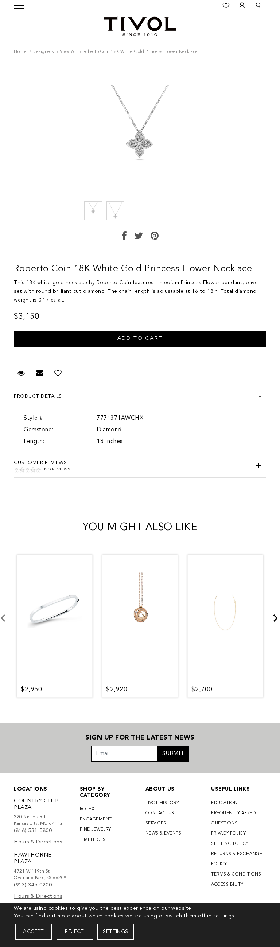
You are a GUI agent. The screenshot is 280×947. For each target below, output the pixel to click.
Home (20, 52)
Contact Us (159, 813)
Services (155, 823)
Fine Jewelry (95, 829)
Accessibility (227, 884)
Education (224, 803)
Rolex (87, 809)
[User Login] (242, 5)
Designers (43, 52)
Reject (74, 931)
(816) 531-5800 (33, 831)
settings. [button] (224, 916)
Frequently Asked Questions (233, 818)
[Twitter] (138, 237)
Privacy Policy (228, 833)
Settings (115, 931)
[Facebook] (124, 237)
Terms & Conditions (236, 874)
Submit (173, 754)
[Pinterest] (155, 237)
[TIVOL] (140, 25)
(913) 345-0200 (33, 885)
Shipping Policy (230, 844)
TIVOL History (162, 803)
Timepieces (93, 840)
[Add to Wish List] (58, 373)
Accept (33, 931)
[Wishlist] (226, 5)
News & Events (163, 833)
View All (68, 52)
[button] (258, 5)
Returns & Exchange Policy (236, 859)
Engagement (96, 819)
